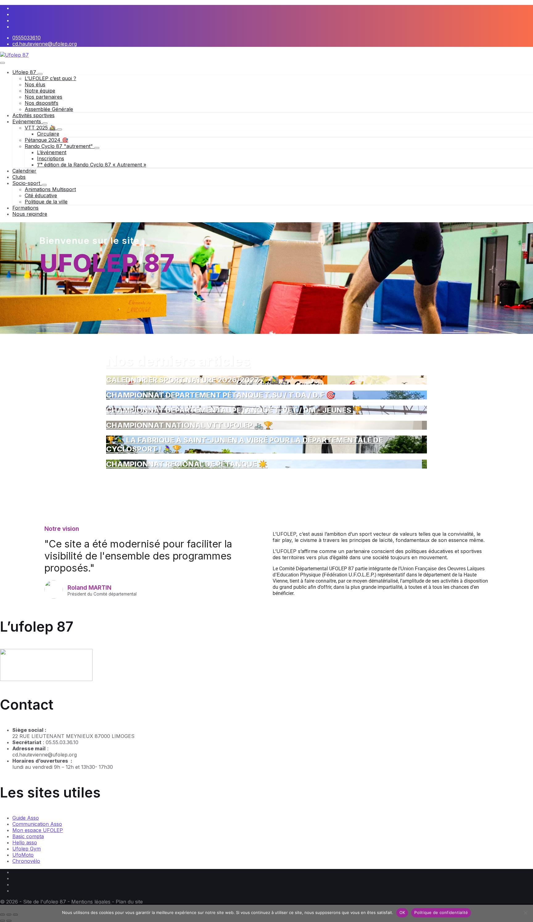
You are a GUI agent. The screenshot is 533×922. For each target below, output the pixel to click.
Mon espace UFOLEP (37, 830)
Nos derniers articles (178, 360)
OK (402, 912)
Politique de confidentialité (441, 912)
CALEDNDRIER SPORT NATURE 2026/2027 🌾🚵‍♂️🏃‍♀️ (197, 379)
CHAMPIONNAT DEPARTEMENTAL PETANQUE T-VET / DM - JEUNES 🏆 (234, 410)
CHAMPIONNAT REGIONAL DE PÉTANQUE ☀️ (186, 464)
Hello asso (24, 842)
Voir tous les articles (129, 478)
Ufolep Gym (26, 849)
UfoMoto (23, 855)
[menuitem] (25, 72)
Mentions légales (91, 902)
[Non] (525, 913)
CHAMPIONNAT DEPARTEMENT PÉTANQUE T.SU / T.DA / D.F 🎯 (220, 395)
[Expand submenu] (40, 74)
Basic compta (28, 836)
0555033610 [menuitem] (26, 38)
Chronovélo (26, 861)
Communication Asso (37, 824)
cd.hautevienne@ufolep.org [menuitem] (44, 44)
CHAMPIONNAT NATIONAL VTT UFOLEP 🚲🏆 (189, 425)
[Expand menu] (2, 63)
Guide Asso (25, 818)
